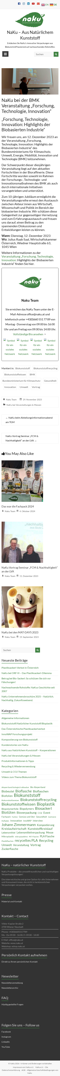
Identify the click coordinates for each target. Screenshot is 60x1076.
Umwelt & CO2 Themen (14, 771)
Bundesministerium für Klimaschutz (21, 380)
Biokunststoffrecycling (45, 368)
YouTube (6, 1047)
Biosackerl (43, 808)
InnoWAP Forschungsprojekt (17, 734)
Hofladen (5, 821)
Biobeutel (8, 791)
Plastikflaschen (8, 841)
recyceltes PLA (26, 840)
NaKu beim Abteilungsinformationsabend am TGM (29, 419)
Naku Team (11, 399)
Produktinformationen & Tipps (18, 760)
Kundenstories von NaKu (15, 744)
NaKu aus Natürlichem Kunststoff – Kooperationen (29, 750)
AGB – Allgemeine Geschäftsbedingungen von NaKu (40, 1071)
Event (46, 812)
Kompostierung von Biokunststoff (20, 739)
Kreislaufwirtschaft (14, 828)
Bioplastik (46, 804)
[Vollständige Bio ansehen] (45, 334)
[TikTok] (23, 348)
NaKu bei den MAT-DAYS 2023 (20, 632)
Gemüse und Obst (27, 817)
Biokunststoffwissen (15, 374)
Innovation (10, 386)
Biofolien (7, 795)
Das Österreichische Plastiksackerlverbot (23, 728)
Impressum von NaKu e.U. (23, 1067)
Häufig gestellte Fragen (12, 1004)
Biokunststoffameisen (10, 800)
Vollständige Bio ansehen (28, 334)
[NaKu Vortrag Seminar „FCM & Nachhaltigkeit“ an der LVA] (22, 523)
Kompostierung (45, 825)
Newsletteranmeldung (12, 982)
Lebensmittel (8, 832)
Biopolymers (27, 808)
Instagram (6, 1036)
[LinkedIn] (50, 348)
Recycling (46, 840)
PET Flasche (34, 836)
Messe (49, 832)
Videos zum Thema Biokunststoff (19, 777)
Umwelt (24, 386)
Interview (38, 820)
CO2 (40, 813)
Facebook (6, 1031)
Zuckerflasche (10, 848)
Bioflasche (23, 791)
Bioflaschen (40, 791)
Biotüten (8, 812)
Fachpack (6, 817)
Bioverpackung (26, 812)
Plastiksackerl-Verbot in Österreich (20, 667)
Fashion (15, 817)
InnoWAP (27, 821)
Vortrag (36, 386)
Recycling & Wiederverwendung (18, 766)
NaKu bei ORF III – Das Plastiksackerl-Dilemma (27, 673)
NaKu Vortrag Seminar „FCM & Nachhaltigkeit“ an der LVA (22, 438)
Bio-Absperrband (37, 787)
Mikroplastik (8, 836)
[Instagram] (10, 348)
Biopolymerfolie (10, 808)
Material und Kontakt (12, 901)
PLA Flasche (47, 836)
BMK (32, 374)
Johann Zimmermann (19, 824)
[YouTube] (36, 348)
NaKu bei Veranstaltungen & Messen (23, 405)
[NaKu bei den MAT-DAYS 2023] (22, 588)
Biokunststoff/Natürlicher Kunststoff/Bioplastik (27, 723)
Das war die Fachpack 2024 (18, 506)
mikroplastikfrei (21, 836)
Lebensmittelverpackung (31, 832)
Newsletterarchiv (10, 988)
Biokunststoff (22, 368)
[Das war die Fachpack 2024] (22, 462)
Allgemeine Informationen (15, 718)
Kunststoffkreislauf (40, 828)
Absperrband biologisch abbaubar (15, 787)
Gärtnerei (52, 817)
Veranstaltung (21, 845)
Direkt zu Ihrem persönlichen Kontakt (20, 961)
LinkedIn (6, 1041)
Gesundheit (50, 380)
